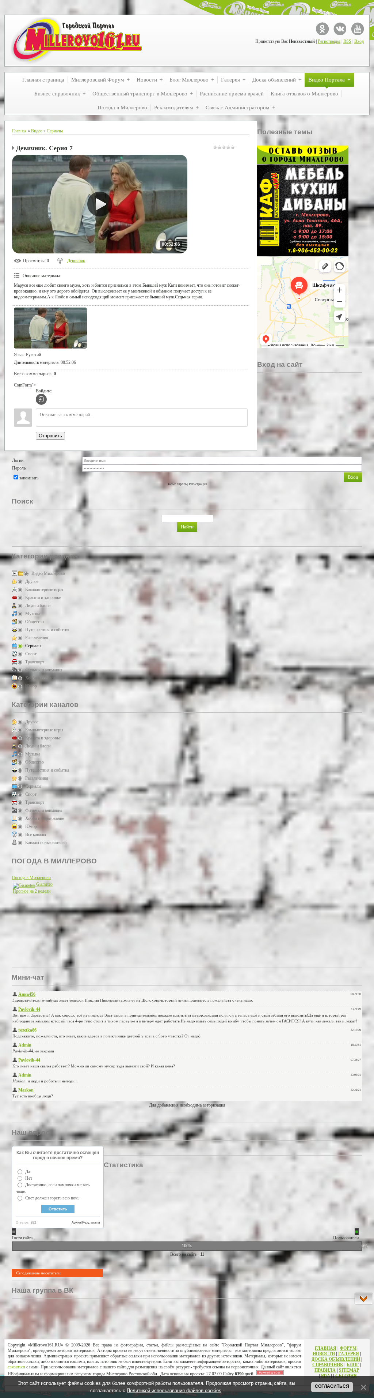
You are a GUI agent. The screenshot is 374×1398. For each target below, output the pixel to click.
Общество (34, 621)
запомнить (28, 478)
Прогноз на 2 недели (31, 891)
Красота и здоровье (43, 597)
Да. (28, 1171)
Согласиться (332, 1386)
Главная (19, 130)
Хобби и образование (44, 678)
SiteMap (349, 1370)
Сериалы (55, 130)
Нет (28, 1178)
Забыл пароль (177, 484)
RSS (347, 41)
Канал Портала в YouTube (357, 28)
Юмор (31, 686)
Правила (325, 1370)
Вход (359, 41)
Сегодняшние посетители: (39, 1273)
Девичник (76, 260)
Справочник (327, 1364)
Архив (76, 1222)
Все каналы (35, 834)
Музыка (32, 613)
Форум (348, 1348)
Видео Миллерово (48, 573)
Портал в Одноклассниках (322, 28)
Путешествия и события (47, 629)
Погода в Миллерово (31, 877)
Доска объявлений (336, 1359)
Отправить (50, 435)
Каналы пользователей (45, 842)
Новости (324, 1353)
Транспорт (34, 661)
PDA (325, 1375)
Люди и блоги (37, 605)
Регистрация (329, 41)
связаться (16, 1366)
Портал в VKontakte (339, 28)
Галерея (348, 1353)
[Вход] (41, 399)
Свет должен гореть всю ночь (52, 1198)
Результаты (91, 1222)
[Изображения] (50, 328)
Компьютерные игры (44, 589)
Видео (36, 130)
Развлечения (36, 637)
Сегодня (346, 1375)
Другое (31, 581)
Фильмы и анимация (43, 669)
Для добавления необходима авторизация (187, 1105)
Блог (353, 1364)
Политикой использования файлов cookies (174, 1390)
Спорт (31, 653)
